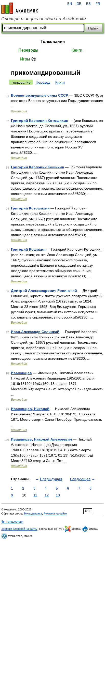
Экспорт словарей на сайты (19, 528)
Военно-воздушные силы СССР (39, 95)
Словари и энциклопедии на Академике (43, 18)
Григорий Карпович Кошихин (37, 167)
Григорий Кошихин (28, 249)
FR (98, 4)
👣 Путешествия (12, 521)
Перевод (43, 82)
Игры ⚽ (28, 59)
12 (47, 495)
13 (58, 495)
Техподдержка (33, 513)
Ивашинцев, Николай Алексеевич (41, 439)
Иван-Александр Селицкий (35, 332)
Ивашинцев (21, 373)
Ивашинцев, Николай (30, 409)
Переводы (28, 50)
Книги (77, 50)
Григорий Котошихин (30, 208)
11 (35, 495)
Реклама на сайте (55, 513)
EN (69, 4)
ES (88, 4)
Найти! (93, 28)
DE (79, 4)
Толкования (53, 41)
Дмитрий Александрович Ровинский (44, 291)
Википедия (19, 111)
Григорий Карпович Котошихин (39, 120)
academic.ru (19, 8)
